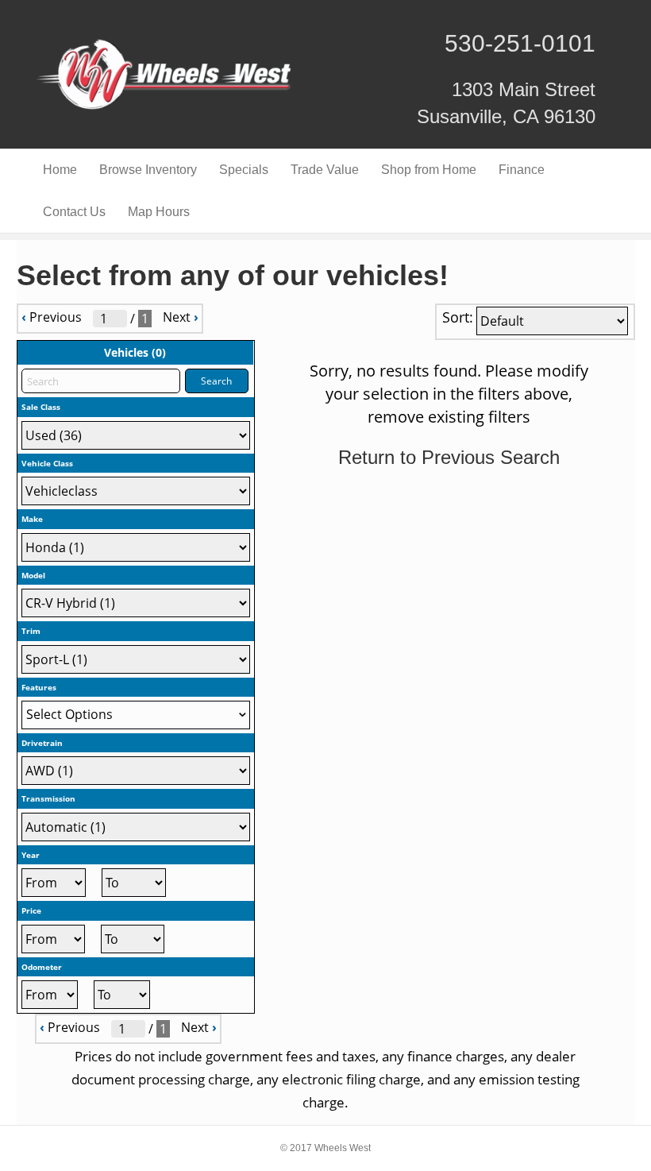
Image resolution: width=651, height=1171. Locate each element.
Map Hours (159, 211)
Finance (522, 169)
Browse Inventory (148, 169)
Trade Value (325, 169)
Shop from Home (428, 169)
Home (60, 169)
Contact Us (74, 211)
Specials (243, 169)
